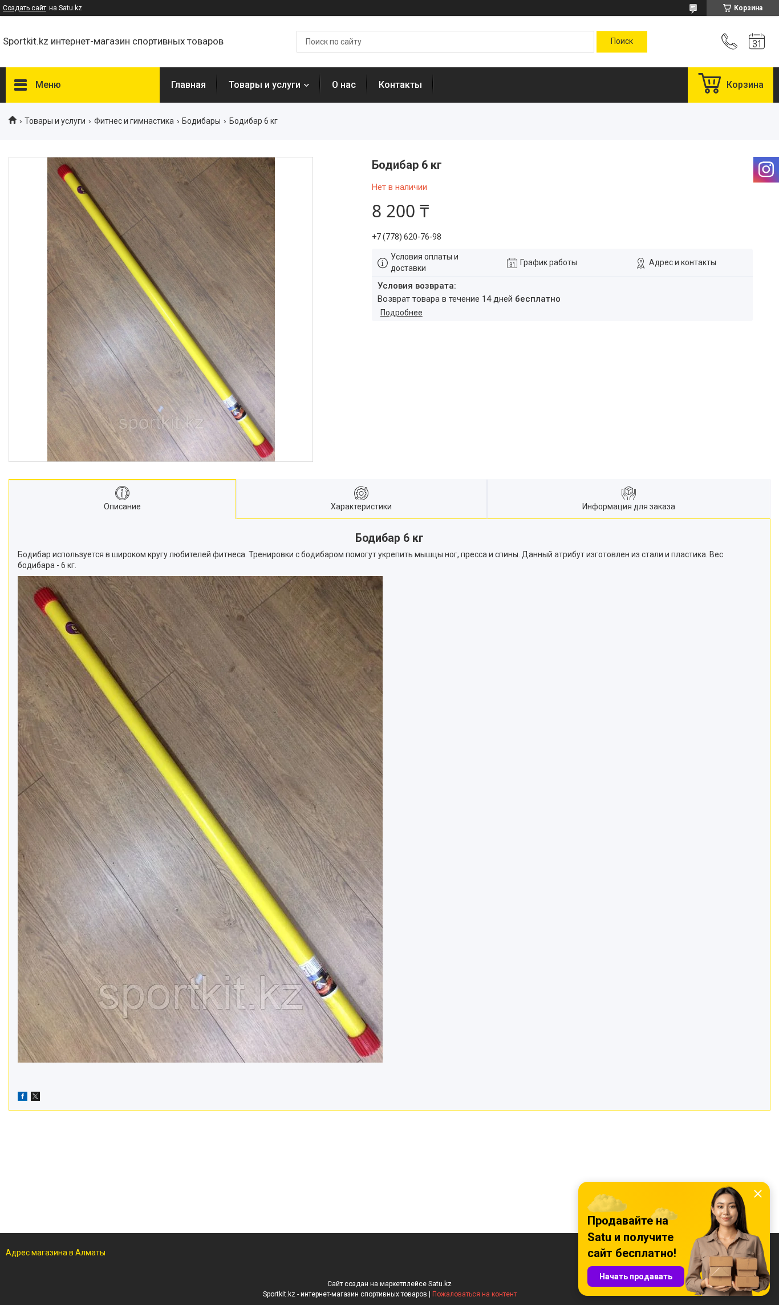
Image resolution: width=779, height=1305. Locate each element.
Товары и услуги (265, 84)
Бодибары (201, 120)
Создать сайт (24, 8)
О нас (344, 84)
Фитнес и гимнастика (134, 120)
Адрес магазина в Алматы (56, 1252)
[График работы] (757, 41)
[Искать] (622, 41)
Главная (188, 84)
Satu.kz (440, 1284)
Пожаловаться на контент (474, 1294)
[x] (35, 1098)
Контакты (400, 84)
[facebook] (22, 1098)
